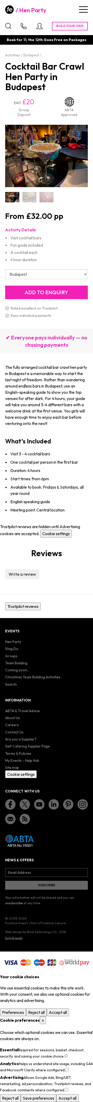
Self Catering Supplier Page (27, 746)
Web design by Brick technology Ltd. (31, 932)
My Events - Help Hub (22, 760)
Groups (11, 656)
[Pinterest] (68, 804)
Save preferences (38, 1098)
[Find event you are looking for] (8, 26)
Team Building (16, 663)
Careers (12, 725)
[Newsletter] (10, 819)
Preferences (13, 1012)
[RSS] (25, 819)
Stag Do (11, 648)
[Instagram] (82, 804)
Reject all (36, 1012)
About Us (12, 718)
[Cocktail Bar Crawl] (12, 197)
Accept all (58, 1012)
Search (11, 684)
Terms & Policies (18, 753)
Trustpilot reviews (22, 606)
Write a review (22, 574)
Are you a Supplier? (20, 739)
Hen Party (32, 10)
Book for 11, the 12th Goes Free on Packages (46, 39)
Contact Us (14, 732)
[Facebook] (10, 804)
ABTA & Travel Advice (22, 711)
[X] (25, 804)
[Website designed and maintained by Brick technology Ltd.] (14, 938)
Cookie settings (56, 533)
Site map (12, 767)
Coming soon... (17, 670)
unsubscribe (14, 903)
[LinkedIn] (54, 804)
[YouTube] (39, 804)
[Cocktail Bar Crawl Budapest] (46, 197)
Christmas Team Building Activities (32, 677)
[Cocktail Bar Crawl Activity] (29, 197)
